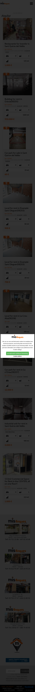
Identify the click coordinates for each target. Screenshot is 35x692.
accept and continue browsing (17, 353)
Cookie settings (17, 356)
